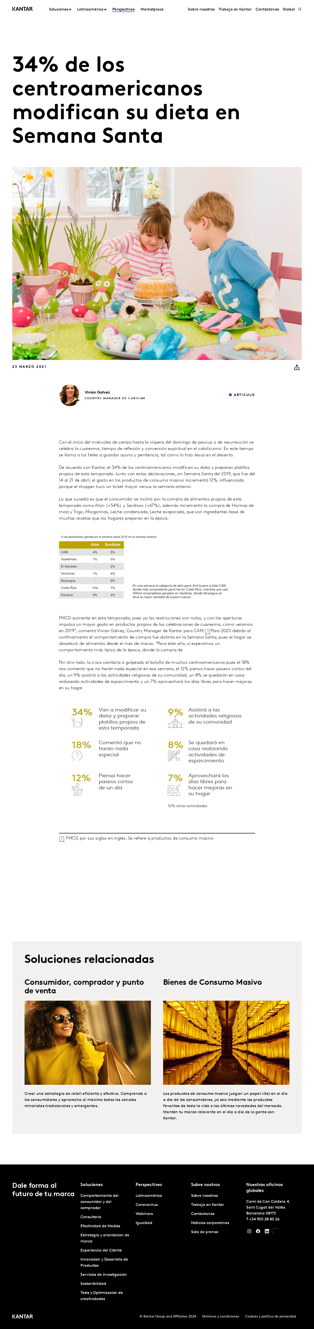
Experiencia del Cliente (101, 1250)
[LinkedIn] (267, 1232)
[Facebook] (258, 1232)
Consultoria (90, 1217)
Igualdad (144, 1223)
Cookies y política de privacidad (270, 1316)
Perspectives (123, 10)
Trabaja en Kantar (235, 10)
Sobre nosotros (201, 10)
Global (289, 10)
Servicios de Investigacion (103, 1275)
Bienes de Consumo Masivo (212, 983)
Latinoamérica (149, 1196)
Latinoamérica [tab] (90, 10)
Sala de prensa (204, 1232)
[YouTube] (276, 1232)
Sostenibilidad (93, 1284)
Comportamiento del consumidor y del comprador (99, 1202)
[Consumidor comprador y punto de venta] (88, 1043)
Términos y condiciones (220, 1316)
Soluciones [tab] (58, 10)
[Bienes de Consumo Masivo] (226, 1043)
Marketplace (152, 10)
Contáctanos (267, 10)
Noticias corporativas (210, 1223)
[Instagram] (249, 1232)
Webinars (144, 1214)
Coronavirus (146, 1205)
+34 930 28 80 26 (264, 1219)
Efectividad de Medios (100, 1226)
